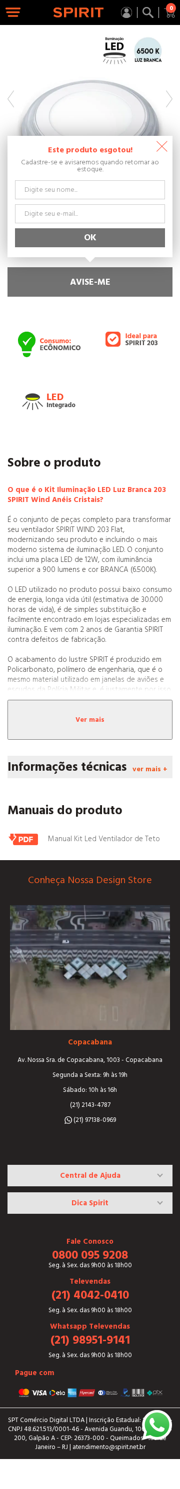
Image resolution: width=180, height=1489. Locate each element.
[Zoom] (90, 107)
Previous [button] (11, 98)
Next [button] (169, 98)
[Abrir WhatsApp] (157, 1425)
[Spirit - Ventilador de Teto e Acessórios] (78, 12)
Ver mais (90, 720)
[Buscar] (148, 12)
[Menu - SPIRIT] (13, 12)
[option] (90, 107)
